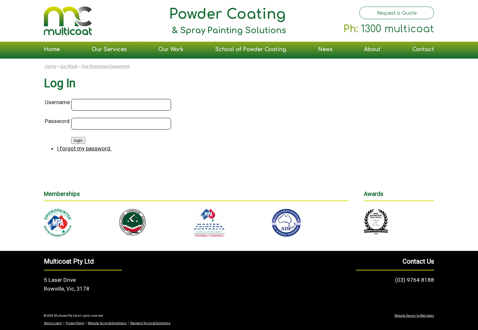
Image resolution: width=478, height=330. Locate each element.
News (325, 49)
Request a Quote (397, 13)
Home (52, 49)
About (372, 49)
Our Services (109, 49)
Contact (423, 49)
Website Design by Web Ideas (414, 315)
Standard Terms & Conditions (150, 323)
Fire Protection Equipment (106, 66)
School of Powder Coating (250, 49)
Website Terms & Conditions (107, 323)
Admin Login (53, 323)
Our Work (170, 49)
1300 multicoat (397, 29)
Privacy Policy (75, 323)
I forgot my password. (84, 148)
